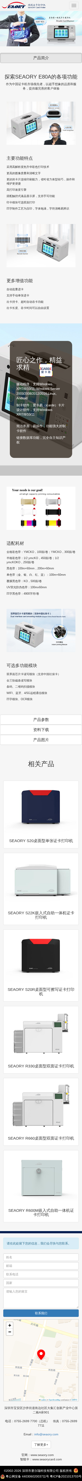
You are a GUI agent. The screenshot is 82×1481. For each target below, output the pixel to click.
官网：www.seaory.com (37, 1455)
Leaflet (43, 1400)
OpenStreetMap (54, 1400)
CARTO (74, 1400)
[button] (41, 1354)
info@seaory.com (46, 1434)
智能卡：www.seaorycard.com (41, 1459)
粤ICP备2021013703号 (66, 1476)
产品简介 (41, 58)
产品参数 (41, 719)
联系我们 (41, 1313)
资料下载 (41, 730)
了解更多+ (41, 1444)
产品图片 (41, 740)
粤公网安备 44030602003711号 (27, 1476)
